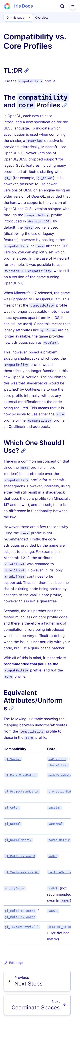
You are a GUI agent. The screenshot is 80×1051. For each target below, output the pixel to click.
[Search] (62, 6)
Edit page (16, 962)
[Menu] (72, 6)
